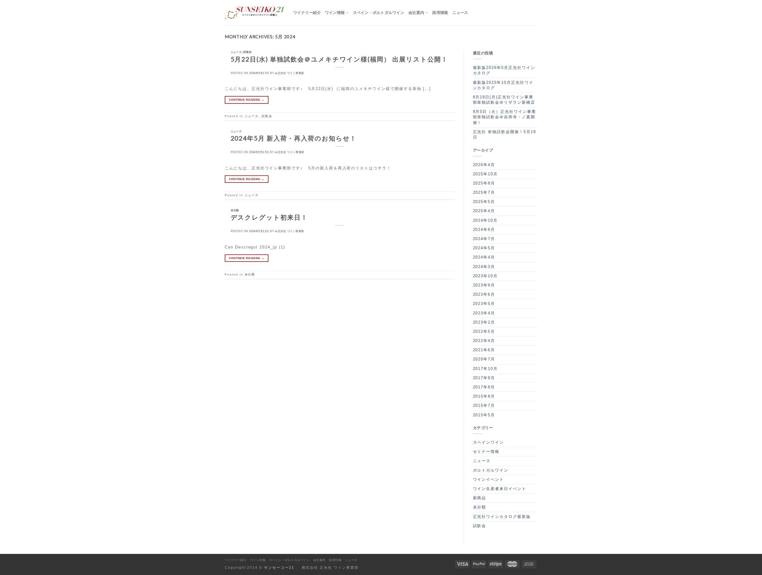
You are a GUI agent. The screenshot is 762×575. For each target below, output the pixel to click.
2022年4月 (484, 340)
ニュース (460, 12)
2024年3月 (484, 266)
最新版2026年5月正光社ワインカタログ (504, 70)
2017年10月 (485, 368)
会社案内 (416, 12)
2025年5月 (484, 201)
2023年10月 (485, 276)
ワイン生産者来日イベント (499, 488)
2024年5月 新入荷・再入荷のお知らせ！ (294, 138)
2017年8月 (484, 387)
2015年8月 (484, 396)
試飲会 (247, 51)
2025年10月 (485, 174)
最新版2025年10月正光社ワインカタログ (503, 85)
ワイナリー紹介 (307, 12)
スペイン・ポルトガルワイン (378, 12)
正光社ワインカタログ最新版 (502, 516)
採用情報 (440, 12)
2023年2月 (484, 322)
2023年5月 (484, 303)
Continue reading (246, 99)
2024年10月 (485, 220)
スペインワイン (488, 442)
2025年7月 (484, 192)
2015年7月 (484, 405)
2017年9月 (484, 378)
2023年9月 (484, 285)
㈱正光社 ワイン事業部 (289, 73)
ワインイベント (488, 479)
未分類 (235, 210)
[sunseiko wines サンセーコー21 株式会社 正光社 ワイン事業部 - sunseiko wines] (254, 13)
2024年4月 (484, 257)
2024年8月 (484, 229)
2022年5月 (484, 331)
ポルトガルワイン (491, 470)
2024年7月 (484, 239)
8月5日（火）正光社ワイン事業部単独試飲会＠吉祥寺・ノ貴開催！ (504, 117)
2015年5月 (484, 415)
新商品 (479, 498)
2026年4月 (484, 165)
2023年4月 (484, 313)
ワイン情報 (335, 12)
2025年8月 (484, 183)
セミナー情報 (486, 451)
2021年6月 (484, 350)
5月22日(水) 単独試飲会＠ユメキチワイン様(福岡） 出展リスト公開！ (339, 59)
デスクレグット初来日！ (269, 217)
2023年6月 (484, 294)
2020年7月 (484, 359)
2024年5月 (484, 248)
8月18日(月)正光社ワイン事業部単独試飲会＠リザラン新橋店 (504, 100)
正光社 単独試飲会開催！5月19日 (504, 134)
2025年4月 (484, 211)
